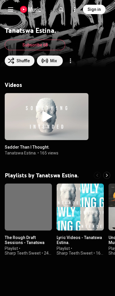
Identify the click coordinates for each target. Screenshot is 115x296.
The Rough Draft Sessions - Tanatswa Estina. (25, 242)
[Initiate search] (61, 9)
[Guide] (10, 9)
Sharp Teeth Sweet (23, 253)
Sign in (94, 9)
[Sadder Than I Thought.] (46, 116)
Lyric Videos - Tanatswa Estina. (79, 240)
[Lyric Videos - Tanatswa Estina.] (80, 207)
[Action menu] (70, 61)
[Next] (106, 175)
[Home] (30, 9)
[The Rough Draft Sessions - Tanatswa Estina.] (28, 207)
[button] (47, 117)
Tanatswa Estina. (21, 153)
